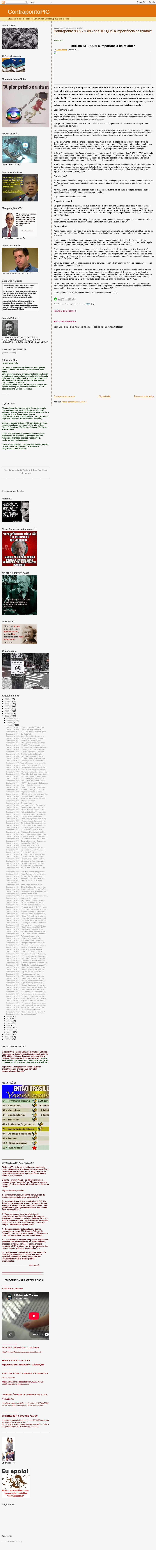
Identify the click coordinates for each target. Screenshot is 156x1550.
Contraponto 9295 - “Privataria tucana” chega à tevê (25, 872)
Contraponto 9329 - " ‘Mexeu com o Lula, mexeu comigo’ (27, 794)
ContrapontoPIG (29, 11)
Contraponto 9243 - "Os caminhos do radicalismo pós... (26, 987)
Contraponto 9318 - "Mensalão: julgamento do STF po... (26, 819)
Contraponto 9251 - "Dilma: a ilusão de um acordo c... (26, 969)
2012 (7, 716)
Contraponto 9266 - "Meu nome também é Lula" (23, 938)
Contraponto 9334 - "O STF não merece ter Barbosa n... (27, 783)
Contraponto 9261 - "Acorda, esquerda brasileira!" (24, 947)
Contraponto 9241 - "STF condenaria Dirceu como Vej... (26, 992)
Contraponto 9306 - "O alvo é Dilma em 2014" (23, 845)
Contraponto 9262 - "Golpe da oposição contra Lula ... (26, 945)
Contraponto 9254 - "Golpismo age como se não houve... (27, 963)
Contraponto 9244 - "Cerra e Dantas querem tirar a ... (26, 985)
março (9, 1027)
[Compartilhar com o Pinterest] (73, 299)
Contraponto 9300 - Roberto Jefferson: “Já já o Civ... (25, 859)
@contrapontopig (9, 353)
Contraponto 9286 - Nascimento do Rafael (21, 894)
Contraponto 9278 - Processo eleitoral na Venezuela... (26, 911)
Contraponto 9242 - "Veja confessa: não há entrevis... (26, 989)
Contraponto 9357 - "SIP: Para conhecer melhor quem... (26, 732)
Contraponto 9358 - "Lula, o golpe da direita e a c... (24, 729)
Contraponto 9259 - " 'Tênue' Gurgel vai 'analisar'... (25, 951)
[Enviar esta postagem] (92, 304)
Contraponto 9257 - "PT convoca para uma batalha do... (26, 956)
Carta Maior (61, 50)
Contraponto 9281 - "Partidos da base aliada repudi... (25, 905)
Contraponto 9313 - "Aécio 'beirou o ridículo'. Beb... (25, 830)
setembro (10, 725)
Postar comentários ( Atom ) (74, 402)
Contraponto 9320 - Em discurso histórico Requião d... (26, 814)
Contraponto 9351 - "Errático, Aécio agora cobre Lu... (25, 745)
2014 (7, 711)
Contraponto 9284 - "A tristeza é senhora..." (22, 898)
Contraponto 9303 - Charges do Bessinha (21, 852)
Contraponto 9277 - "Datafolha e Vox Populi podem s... (26, 914)
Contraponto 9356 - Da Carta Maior (19, 734)
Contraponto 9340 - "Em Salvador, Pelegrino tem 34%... (26, 770)
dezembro (10, 718)
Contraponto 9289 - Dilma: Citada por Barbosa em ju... (26, 887)
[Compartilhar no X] (66, 299)
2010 (7, 1037)
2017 (7, 704)
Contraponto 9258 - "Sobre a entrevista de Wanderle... (26, 954)
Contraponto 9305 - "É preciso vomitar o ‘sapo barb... (25, 847)
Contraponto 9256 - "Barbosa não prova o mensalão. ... (26, 958)
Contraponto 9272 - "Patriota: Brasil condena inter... (25, 925)
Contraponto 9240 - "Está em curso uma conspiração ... (26, 994)
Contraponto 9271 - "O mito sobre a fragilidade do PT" (26, 927)
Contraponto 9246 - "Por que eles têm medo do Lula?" (26, 981)
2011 (7, 1034)
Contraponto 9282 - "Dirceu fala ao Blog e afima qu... (25, 902)
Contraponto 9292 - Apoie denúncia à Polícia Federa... (26, 878)
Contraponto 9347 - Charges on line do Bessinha (24, 754)
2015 (7, 709)
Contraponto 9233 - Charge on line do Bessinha (23, 1009)
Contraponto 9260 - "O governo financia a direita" (24, 949)
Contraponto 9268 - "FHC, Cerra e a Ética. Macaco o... (26, 934)
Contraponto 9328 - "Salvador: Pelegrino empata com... (26, 796)
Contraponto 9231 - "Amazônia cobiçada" (21, 1014)
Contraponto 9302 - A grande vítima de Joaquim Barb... (26, 854)
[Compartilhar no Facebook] (69, 299)
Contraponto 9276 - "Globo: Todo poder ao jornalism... (26, 916)
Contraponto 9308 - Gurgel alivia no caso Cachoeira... (26, 841)
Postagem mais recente (64, 396)
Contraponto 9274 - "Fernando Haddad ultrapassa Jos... (27, 920)
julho (8, 1018)
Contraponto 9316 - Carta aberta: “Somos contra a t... (26, 823)
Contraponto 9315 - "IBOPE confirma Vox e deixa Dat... (26, 825)
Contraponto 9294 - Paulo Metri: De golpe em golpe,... (26, 874)
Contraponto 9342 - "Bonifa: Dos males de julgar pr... (25, 765)
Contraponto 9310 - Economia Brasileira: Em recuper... (26, 836)
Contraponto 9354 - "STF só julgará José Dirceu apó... (26, 738)
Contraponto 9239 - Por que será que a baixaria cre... (26, 996)
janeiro (9, 1032)
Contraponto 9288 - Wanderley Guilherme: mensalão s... (27, 889)
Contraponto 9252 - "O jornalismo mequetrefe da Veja (25, 967)
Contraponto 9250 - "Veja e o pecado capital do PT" (25, 972)
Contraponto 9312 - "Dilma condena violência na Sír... (25, 832)
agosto (9, 1016)
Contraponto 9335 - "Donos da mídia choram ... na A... (26, 781)
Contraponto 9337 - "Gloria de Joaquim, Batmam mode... (27, 776)
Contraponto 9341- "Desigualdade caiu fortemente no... (26, 767)
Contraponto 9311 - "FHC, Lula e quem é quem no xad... (27, 834)
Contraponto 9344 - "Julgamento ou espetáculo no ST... (26, 761)
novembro (10, 720)
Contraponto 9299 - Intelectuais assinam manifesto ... (25, 861)
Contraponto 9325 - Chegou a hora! (19, 803)
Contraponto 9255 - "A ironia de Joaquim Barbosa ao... (26, 960)
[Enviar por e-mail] (59, 299)
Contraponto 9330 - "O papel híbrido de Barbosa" (24, 792)
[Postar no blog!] (62, 299)
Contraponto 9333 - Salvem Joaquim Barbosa (23, 785)
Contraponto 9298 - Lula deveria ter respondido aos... (26, 863)
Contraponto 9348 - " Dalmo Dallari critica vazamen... (25, 752)
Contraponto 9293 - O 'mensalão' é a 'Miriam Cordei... (26, 876)
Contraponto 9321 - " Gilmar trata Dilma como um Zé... (26, 812)
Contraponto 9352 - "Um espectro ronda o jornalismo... (26, 743)
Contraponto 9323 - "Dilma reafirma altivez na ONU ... (26, 807)
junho (9, 1021)
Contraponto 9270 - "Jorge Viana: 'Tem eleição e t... (25, 929)
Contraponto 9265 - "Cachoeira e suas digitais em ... (25, 940)
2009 (7, 1039)
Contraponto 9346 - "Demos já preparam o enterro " (25, 756)
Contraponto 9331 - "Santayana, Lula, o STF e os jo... (26, 790)
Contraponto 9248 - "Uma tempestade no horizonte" (25, 976)
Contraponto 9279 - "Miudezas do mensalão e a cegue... (27, 909)
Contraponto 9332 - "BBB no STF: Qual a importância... (26, 787)
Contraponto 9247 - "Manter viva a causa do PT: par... (26, 978)
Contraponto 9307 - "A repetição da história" (22, 843)
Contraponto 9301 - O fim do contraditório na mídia (24, 856)
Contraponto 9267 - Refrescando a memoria (22, 936)
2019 (7, 699)
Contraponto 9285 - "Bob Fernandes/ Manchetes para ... (27, 896)
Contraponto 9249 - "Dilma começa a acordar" (23, 974)
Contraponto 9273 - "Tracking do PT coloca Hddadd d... (26, 923)
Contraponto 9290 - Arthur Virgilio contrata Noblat (24, 885)
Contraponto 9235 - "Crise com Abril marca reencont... (26, 1005)
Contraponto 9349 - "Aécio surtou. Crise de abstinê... (25, 749)
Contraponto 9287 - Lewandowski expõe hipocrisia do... (26, 891)
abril (8, 1025)
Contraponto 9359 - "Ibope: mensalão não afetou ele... (26, 727)
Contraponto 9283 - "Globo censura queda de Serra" (25, 900)
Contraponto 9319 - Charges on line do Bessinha (24, 816)
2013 (7, 713)
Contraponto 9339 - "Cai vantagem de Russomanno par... (27, 772)
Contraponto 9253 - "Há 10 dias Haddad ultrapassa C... (26, 965)
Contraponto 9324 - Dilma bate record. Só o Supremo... (26, 805)
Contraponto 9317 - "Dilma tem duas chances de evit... (26, 821)
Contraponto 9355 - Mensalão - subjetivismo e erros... (26, 736)
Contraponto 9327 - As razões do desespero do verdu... (26, 798)
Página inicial (104, 396)
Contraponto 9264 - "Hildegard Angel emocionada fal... (26, 943)
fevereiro (10, 1030)
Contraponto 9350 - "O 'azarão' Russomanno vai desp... (27, 747)
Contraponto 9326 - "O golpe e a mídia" (20, 801)
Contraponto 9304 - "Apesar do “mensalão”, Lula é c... (26, 850)
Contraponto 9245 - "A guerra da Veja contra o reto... (25, 983)
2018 (7, 701)
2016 (7, 706)
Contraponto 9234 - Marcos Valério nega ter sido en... (26, 1007)
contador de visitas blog (12, 1542)
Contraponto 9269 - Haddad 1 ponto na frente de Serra (26, 931)
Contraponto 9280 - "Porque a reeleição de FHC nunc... (26, 907)
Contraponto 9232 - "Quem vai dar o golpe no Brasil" (25, 1012)
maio (9, 1023)
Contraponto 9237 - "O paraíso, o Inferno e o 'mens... (25, 1001)
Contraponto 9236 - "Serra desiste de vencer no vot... (26, 1003)
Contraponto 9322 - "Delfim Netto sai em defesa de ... (25, 810)
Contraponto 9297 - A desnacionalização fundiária (24, 865)
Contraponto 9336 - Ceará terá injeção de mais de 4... (26, 778)
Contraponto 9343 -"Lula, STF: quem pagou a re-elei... (26, 763)
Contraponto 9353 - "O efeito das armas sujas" (23, 741)
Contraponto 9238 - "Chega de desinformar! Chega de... (26, 998)
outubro (10, 723)
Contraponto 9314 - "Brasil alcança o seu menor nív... (26, 828)
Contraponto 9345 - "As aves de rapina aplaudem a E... (26, 758)
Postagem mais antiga (144, 396)
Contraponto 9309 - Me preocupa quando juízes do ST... (27, 839)
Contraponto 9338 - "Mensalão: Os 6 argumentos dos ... (27, 774)
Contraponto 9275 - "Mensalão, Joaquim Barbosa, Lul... (26, 918)
